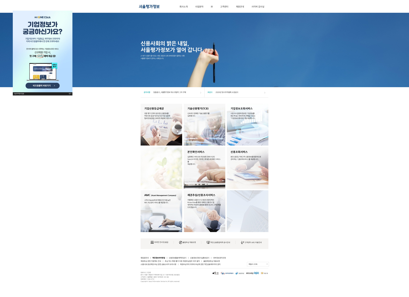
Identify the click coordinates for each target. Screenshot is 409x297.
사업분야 (199, 6)
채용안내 (240, 6)
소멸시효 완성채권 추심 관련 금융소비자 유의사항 (158, 264)
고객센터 (224, 6)
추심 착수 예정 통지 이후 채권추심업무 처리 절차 (182, 261)
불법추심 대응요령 (189, 242)
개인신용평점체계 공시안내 (220, 242)
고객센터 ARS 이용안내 (253, 242)
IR (212, 6)
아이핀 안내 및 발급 (161, 242)
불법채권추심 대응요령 (211, 261)
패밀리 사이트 (253, 264)
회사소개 (184, 6)
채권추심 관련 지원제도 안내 (151, 261)
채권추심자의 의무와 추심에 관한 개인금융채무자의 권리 (200, 264)
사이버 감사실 (258, 6)
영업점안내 (145, 258)
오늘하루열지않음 (19, 93)
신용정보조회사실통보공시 (199, 258)
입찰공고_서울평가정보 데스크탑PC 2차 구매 (169, 92)
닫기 (70, 93)
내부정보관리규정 (219, 258)
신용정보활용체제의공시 (177, 258)
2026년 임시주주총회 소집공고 (227, 92)
